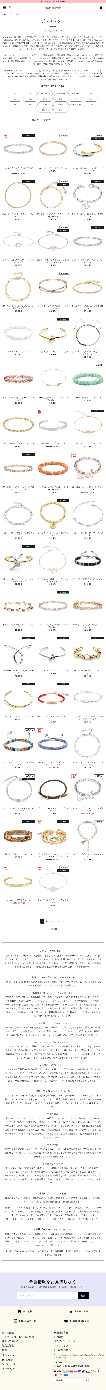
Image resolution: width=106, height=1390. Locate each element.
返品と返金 (8, 1345)
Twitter (9, 1360)
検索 (4, 1349)
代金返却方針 (61, 1332)
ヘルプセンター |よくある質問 (18, 1337)
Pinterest (10, 1364)
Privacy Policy (90, 1355)
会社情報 (58, 1362)
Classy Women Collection (76, 1366)
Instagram (10, 1368)
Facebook (10, 1355)
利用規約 (58, 1337)
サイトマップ (61, 1345)
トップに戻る (53, 929)
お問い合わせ (61, 1349)
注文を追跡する (10, 1341)
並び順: (35, 120)
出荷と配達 (8, 1332)
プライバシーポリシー (66, 1341)
